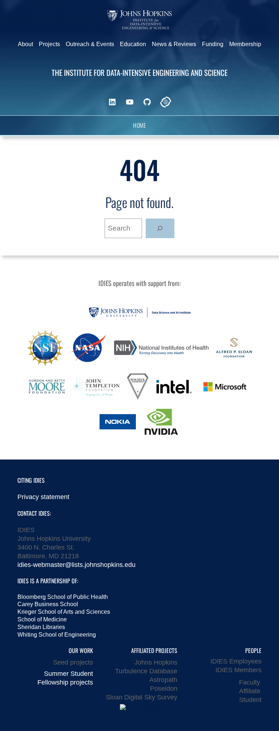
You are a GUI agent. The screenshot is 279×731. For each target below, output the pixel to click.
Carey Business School (47, 604)
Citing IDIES (31, 480)
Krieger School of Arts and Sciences (63, 612)
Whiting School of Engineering (56, 635)
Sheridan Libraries (41, 627)
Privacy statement (43, 497)
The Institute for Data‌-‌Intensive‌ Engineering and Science (139, 72)
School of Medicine (42, 619)
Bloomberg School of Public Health (62, 597)
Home (139, 126)
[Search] (160, 228)
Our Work (81, 650)
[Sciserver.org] (165, 102)
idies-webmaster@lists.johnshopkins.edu (76, 564)
